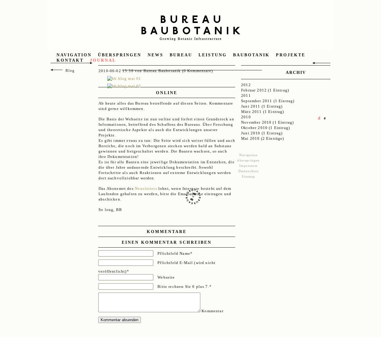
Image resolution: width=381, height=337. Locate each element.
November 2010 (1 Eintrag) (267, 122)
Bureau (181, 55)
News (155, 55)
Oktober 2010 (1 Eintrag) (265, 127)
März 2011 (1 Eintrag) (262, 111)
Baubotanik (251, 55)
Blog (70, 71)
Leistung (213, 55)
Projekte (290, 55)
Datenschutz (248, 171)
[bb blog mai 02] (124, 86)
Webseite (166, 277)
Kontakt (70, 60)
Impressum (248, 165)
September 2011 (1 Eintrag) (267, 101)
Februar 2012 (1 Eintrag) (265, 90)
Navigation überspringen (99, 55)
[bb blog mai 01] (124, 78)
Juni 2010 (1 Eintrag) (262, 133)
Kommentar (213, 311)
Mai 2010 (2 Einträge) (262, 138)
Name (175, 253)
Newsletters (146, 188)
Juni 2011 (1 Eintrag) (262, 106)
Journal (103, 60)
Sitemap (248, 176)
